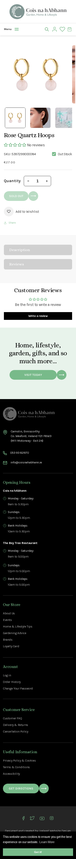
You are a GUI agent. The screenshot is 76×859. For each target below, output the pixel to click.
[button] (7, 29)
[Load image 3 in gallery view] (65, 118)
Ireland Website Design (55, 831)
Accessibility (11, 774)
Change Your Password (18, 688)
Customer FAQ (12, 718)
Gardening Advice (14, 633)
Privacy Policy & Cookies (19, 760)
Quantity (12, 181)
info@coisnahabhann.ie (26, 462)
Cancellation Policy (15, 731)
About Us (9, 613)
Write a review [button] (38, 316)
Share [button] (12, 222)
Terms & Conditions (16, 767)
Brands (7, 639)
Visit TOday (33, 375)
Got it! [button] (38, 852)
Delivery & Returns (15, 725)
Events (7, 620)
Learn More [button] (46, 842)
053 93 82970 (19, 452)
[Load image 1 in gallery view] (15, 118)
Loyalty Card (11, 646)
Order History (12, 682)
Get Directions (21, 788)
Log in (7, 675)
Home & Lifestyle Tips (17, 626)
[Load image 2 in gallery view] (40, 118)
